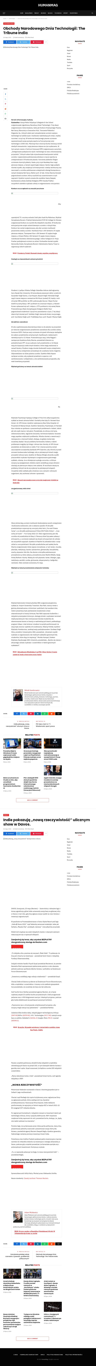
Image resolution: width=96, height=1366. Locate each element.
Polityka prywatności (73, 93)
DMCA (69, 87)
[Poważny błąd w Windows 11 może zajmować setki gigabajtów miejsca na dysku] (12, 743)
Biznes (43, 13)
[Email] (5, 118)
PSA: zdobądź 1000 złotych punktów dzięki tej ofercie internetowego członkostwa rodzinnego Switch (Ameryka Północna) (32, 784)
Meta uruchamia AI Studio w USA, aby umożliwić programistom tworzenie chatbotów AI (12, 783)
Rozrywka (74, 13)
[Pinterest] (5, 104)
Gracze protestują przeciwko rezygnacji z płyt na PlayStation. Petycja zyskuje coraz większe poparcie (32, 755)
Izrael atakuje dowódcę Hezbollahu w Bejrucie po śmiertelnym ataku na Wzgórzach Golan (11, 1285)
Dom (21, 13)
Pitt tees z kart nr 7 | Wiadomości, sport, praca (45, 725)
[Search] (92, 13)
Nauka (50, 13)
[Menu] (4, 13)
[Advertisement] (40, 102)
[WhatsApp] (5, 113)
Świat (36, 13)
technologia (9, 23)
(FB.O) (50, 1018)
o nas (68, 81)
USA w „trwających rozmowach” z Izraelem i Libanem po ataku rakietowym (52, 1317)
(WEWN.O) (15, 1021)
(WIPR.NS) (26, 1015)
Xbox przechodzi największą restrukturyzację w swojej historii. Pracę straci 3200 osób (52, 755)
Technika (58, 13)
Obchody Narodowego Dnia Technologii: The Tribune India (47, 1255)
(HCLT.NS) (47, 1015)
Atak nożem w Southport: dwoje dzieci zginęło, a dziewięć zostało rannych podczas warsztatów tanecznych (51, 1287)
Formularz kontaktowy (73, 84)
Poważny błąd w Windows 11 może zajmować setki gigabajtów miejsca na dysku (11, 755)
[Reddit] (5, 109)
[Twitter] (5, 99)
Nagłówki (29, 13)
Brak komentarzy (19, 37)
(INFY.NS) (14, 1015)
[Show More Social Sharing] (46, 42)
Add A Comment (32, 800)
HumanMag (45, 1359)
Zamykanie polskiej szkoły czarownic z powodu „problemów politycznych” (17, 1256)
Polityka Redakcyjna (73, 90)
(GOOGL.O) (34, 1018)
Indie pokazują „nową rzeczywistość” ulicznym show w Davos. (17, 726)
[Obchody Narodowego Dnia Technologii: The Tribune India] (32, 65)
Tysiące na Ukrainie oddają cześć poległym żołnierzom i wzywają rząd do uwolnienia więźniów (32, 1318)
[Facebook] (5, 94)
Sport (65, 13)
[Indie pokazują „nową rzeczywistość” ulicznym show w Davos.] (32, 857)
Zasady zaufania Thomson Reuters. (36, 1178)
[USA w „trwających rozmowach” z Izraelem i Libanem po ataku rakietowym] (53, 1307)
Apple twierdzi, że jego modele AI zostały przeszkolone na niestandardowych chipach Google (53, 782)
